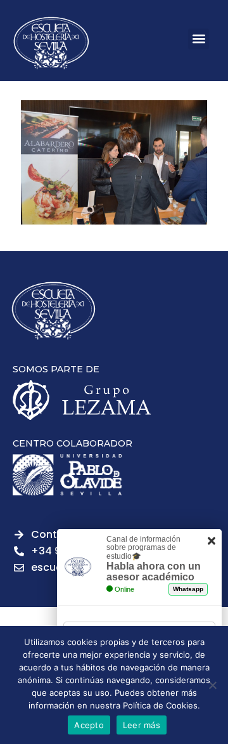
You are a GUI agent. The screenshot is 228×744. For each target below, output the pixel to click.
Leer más (141, 725)
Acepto (89, 725)
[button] (198, 39)
